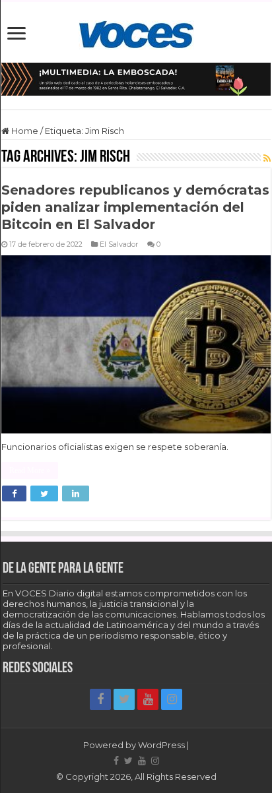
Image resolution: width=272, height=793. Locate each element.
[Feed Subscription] (267, 158)
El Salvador (119, 244)
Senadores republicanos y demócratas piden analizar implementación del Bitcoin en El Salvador (135, 207)
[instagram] (171, 699)
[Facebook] (100, 699)
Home (23, 130)
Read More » (29, 470)
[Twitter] (124, 699)
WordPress (161, 745)
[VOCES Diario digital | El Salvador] (136, 32)
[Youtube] (147, 699)
